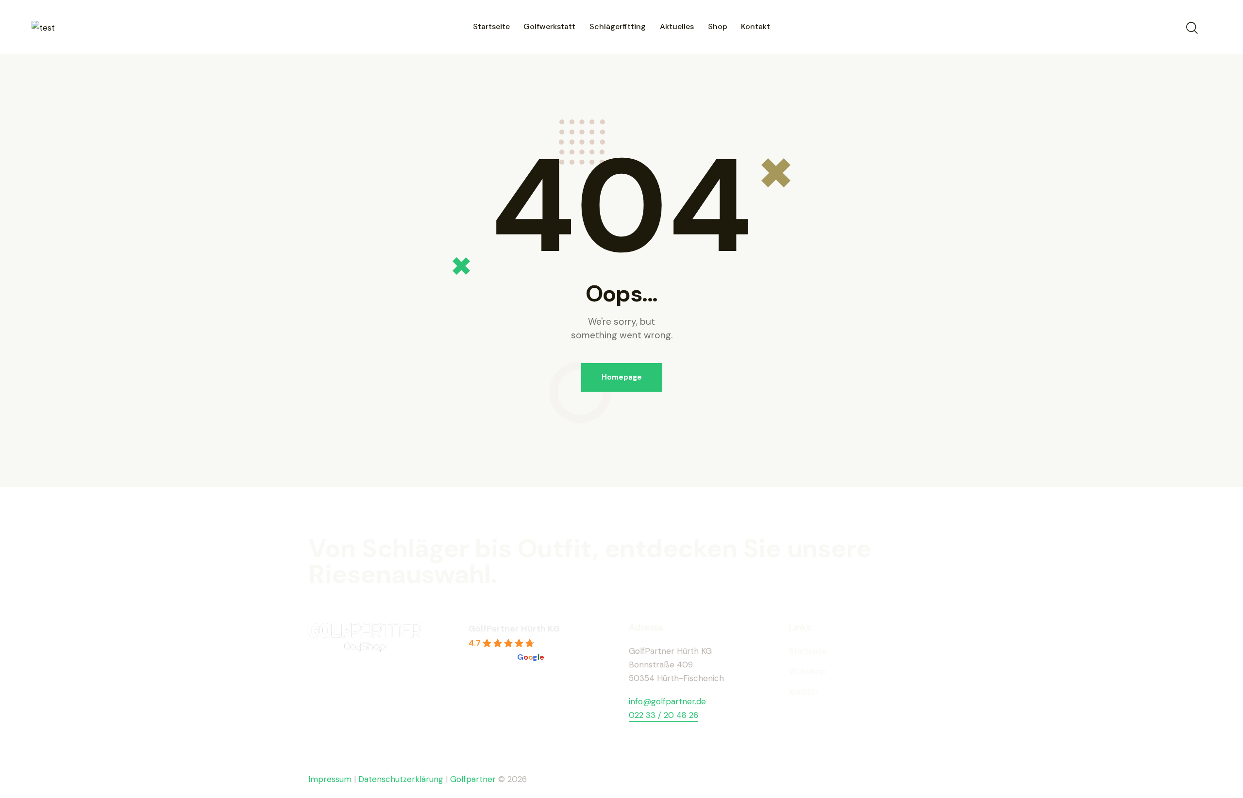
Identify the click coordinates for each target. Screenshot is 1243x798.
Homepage (622, 377)
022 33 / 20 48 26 (663, 715)
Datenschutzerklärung (400, 779)
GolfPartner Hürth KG (514, 628)
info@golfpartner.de (667, 701)
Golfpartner (474, 779)
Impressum (330, 779)
